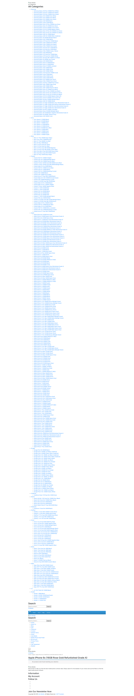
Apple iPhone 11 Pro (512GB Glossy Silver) (45, 333)
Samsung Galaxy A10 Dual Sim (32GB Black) (45, 47)
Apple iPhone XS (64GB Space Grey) (43, 273)
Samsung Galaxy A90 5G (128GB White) (44, 101)
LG (32, 588)
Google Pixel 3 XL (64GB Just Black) (43, 476)
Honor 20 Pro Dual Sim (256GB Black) (44, 541)
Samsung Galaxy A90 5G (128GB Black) (44, 34)
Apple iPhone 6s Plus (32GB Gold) (43, 400)
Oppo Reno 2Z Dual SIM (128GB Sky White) (45, 582)
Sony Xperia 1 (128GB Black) (41, 132)
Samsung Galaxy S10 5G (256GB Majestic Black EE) (47, 96)
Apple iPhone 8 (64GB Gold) (41, 248)
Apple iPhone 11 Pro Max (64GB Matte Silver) (46, 323)
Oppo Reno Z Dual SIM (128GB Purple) (44, 570)
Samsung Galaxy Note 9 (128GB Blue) (44, 64)
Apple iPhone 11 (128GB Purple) (42, 284)
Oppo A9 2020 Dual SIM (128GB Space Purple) (46, 578)
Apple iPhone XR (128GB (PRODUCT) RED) (45, 336)
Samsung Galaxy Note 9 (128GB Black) (44, 62)
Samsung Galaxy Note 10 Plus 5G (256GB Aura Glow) (48, 31)
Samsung (33, 9)
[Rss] (31, 688)
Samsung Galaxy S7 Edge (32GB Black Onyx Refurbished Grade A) (51, 102)
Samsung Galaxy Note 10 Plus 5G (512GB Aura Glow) (48, 92)
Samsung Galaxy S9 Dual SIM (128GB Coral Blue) (47, 57)
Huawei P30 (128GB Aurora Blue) (42, 174)
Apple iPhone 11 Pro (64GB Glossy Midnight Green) (47, 301)
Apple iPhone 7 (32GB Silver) (41, 254)
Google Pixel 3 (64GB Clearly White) (43, 475)
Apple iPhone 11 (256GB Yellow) (42, 408)
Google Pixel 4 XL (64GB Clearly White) (44, 458)
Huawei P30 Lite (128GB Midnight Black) (44, 159)
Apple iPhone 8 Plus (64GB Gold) (42, 438)
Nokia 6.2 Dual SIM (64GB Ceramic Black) (45, 562)
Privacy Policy (35, 641)
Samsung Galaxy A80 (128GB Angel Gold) (45, 84)
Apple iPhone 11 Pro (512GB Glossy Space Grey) (46, 314)
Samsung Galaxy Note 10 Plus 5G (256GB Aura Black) (48, 32)
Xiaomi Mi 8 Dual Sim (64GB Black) (43, 501)
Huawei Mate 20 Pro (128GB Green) (43, 203)
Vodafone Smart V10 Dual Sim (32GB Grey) (45, 495)
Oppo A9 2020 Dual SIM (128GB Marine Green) (46, 577)
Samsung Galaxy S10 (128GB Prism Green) (45, 19)
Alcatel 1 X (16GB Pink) (40, 600)
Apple (32, 213)
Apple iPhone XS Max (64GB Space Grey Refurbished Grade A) (50, 243)
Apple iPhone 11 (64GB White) (42, 289)
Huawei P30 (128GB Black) (41, 173)
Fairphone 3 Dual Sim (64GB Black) (43, 508)
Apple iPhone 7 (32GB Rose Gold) (43, 251)
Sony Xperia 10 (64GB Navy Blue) (43, 127)
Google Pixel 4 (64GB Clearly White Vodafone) (46, 453)
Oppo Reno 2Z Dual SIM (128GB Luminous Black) (47, 580)
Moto (32, 136)
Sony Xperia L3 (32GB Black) (41, 124)
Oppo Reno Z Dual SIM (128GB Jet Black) (45, 568)
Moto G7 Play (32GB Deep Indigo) (43, 154)
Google (33, 448)
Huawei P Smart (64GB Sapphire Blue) (44, 186)
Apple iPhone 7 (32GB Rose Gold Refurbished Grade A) (48, 219)
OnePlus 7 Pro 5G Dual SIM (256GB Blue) (45, 518)
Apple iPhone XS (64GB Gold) (42, 271)
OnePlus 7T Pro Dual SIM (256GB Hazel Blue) (46, 515)
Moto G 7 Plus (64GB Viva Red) (42, 141)
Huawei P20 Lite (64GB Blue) (41, 193)
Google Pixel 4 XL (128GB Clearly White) (44, 491)
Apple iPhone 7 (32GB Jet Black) (42, 365)
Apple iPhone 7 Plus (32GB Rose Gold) (44, 410)
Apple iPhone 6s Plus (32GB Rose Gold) (44, 396)
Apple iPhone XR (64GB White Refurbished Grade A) (47, 233)
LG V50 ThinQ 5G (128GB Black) (42, 590)
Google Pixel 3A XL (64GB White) (43, 483)
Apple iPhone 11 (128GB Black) (42, 294)
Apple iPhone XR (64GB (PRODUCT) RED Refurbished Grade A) (50, 229)
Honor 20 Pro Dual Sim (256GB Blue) (43, 543)
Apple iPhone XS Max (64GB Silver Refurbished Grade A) (49, 244)
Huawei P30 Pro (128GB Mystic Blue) (43, 204)
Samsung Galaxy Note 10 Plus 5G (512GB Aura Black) (48, 94)
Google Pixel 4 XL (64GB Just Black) (43, 460)
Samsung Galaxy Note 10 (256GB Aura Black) (46, 89)
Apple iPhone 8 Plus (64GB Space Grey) (44, 253)
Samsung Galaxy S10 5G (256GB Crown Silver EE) (47, 97)
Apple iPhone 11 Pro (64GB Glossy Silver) (45, 308)
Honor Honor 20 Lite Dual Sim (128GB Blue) (45, 533)
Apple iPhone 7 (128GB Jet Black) (43, 366)
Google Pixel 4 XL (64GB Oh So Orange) (44, 461)
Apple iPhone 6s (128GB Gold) (42, 416)
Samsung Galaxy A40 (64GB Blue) (43, 52)
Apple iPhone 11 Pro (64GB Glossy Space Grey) (46, 311)
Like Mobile (34, 636)
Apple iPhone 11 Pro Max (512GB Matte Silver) (46, 348)
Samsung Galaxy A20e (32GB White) (43, 77)
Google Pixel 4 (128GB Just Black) (43, 486)
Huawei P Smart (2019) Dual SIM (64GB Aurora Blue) (48, 163)
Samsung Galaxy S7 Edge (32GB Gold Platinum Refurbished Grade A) (52, 104)
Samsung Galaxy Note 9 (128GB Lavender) (45, 66)
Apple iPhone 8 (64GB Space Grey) (43, 256)
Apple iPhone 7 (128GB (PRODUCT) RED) (45, 371)
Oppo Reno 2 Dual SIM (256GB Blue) (43, 583)
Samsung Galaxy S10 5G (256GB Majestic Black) (47, 29)
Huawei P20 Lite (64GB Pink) (41, 194)
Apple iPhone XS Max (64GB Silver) (43, 373)
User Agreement (35, 644)
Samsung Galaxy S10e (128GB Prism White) (45, 42)
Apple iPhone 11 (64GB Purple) (42, 283)
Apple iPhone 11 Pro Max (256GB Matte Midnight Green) (49, 318)
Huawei (33, 156)
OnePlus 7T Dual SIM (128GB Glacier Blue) (45, 513)
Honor (32, 520)
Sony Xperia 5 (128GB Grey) (41, 131)
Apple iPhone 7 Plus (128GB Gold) (43, 428)
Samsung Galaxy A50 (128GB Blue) (43, 67)
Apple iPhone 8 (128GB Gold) (41, 443)
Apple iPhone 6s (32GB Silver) (42, 393)
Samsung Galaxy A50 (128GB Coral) (43, 69)
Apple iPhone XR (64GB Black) (42, 263)
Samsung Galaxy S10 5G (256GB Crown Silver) (46, 27)
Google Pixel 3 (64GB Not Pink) (42, 471)
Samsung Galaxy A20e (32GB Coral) (43, 76)
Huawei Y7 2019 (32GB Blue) (41, 188)
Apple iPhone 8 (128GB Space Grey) (43, 441)
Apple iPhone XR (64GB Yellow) (42, 388)
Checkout (33, 629)
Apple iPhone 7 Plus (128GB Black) (43, 425)
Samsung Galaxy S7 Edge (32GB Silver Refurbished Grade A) (50, 107)
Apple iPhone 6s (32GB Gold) (41, 395)
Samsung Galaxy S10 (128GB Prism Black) (45, 17)
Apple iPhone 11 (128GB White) (42, 291)
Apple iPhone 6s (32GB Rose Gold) (43, 214)
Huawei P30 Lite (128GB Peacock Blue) (44, 161)
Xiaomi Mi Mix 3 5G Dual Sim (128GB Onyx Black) (47, 498)
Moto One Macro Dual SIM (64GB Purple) (45, 153)
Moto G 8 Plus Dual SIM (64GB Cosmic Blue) (45, 149)
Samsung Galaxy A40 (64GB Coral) (43, 116)
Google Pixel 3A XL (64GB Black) (42, 481)
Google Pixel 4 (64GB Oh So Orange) (43, 470)
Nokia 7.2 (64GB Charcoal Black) (42, 560)
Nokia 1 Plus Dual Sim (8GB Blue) (42, 552)
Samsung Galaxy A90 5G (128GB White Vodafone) (47, 36)
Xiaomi (33, 496)
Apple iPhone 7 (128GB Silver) (42, 391)
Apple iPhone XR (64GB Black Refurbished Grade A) (47, 221)
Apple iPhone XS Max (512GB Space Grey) (45, 355)
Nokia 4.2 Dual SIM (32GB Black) (42, 555)
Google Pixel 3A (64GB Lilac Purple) (43, 485)
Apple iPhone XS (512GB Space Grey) (44, 363)
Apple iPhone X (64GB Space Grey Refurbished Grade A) (49, 216)
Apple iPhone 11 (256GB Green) (42, 401)
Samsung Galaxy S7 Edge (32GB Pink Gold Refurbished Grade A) (51, 106)
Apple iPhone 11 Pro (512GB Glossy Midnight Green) (47, 334)
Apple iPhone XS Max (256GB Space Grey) (45, 378)
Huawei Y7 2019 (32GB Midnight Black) (44, 196)
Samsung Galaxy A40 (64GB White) (43, 61)
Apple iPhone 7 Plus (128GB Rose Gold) (44, 426)
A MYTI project (60, 694)
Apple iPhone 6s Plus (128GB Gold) (43, 421)
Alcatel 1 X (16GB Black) (40, 598)
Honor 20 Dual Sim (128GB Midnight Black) (45, 525)
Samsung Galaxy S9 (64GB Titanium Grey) (45, 114)
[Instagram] (31, 685)
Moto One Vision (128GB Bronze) (42, 139)
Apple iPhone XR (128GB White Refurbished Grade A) (48, 226)
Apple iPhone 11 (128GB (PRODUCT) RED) (45, 281)
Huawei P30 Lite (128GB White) (42, 198)
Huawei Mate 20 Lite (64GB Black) (43, 166)
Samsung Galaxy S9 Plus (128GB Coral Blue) (45, 109)
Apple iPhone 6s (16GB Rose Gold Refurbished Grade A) (48, 433)
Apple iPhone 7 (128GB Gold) (41, 370)
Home (32, 622)
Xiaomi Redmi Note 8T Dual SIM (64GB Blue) (45, 505)
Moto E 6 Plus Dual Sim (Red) (41, 146)
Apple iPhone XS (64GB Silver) (42, 380)
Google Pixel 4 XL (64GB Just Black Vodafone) (46, 455)
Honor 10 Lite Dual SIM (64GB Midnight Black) (46, 528)
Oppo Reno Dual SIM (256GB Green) (43, 565)
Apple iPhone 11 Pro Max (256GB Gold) (44, 321)
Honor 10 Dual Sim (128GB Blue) (42, 538)
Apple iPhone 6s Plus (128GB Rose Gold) (44, 420)
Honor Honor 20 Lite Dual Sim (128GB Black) (46, 531)
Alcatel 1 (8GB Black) (39, 593)
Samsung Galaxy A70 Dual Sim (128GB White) (46, 56)
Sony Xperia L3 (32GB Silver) (41, 126)
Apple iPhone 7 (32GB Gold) (41, 383)
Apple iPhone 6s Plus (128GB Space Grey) (45, 418)
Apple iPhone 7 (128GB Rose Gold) (43, 368)
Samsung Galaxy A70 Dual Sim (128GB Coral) (46, 72)
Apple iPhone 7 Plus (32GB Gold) (42, 411)
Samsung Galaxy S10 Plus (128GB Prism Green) (46, 14)
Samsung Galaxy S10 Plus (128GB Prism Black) (46, 12)
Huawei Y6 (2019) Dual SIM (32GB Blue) (44, 181)
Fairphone (33, 506)
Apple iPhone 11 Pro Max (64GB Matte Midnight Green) (48, 316)
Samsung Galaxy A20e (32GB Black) (43, 22)
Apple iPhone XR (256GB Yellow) (42, 386)
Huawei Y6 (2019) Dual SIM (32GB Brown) (45, 201)
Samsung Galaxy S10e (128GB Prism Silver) (45, 81)
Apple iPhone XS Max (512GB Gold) (43, 351)
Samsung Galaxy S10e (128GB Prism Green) (45, 46)
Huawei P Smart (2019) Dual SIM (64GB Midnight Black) (48, 164)
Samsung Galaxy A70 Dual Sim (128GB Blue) (45, 54)
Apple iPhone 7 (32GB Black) (41, 249)
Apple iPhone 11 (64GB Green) (42, 286)
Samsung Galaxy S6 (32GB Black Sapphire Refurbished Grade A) (51, 112)
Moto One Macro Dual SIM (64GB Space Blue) (46, 151)
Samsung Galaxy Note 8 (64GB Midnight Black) (46, 111)
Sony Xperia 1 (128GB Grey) (41, 122)
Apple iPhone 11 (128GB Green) (42, 288)
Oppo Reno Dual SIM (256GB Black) (43, 575)
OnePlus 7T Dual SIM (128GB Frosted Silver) (45, 511)
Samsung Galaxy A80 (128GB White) (43, 86)
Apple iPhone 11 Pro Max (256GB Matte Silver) (46, 324)
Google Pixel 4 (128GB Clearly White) (44, 488)
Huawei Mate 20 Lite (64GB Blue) (43, 206)
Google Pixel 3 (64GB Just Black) (43, 473)
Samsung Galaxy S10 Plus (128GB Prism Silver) (46, 82)
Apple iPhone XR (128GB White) (42, 343)
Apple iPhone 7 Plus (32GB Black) (43, 413)
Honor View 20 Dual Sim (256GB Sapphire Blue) (46, 540)
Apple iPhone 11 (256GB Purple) (42, 403)
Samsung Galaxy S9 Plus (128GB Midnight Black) (47, 99)
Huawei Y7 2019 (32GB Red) (41, 189)
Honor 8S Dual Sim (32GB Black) (42, 535)
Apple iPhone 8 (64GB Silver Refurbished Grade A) (47, 269)
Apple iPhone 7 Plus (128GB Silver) (43, 423)
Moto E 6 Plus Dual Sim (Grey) (42, 144)
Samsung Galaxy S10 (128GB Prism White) (45, 16)
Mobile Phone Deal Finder (38, 637)
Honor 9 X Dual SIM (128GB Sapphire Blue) (45, 545)
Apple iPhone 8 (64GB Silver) (41, 381)
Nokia (32, 546)
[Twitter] (31, 683)
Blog (32, 626)
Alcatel (33, 592)
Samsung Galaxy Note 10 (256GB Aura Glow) (46, 26)
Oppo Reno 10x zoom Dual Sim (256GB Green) (46, 572)
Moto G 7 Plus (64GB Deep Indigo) (43, 137)
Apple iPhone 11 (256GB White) (42, 406)
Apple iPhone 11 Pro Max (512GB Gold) (44, 346)
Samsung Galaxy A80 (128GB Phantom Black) (46, 87)
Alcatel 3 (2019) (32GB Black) (42, 597)
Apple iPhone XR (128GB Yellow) (42, 344)
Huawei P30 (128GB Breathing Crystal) (44, 179)
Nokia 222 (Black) (38, 558)
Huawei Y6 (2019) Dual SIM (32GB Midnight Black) (47, 199)
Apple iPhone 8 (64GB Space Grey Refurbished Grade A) (49, 266)
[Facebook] (31, 681)
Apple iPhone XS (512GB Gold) (42, 360)
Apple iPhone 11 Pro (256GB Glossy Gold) (45, 306)
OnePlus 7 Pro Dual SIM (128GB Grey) (44, 516)
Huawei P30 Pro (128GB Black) (42, 169)
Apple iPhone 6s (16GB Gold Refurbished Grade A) (47, 436)
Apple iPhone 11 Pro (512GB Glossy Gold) (45, 331)
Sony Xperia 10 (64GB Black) (41, 121)
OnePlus (33, 510)
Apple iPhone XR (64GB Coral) (42, 264)
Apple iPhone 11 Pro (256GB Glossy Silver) (45, 309)
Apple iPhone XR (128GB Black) (42, 338)
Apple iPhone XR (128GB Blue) (42, 339)
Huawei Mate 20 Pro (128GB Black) (43, 183)
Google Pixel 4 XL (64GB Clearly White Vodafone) (47, 456)
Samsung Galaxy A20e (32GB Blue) (43, 74)
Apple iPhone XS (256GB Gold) (42, 356)
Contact (33, 631)
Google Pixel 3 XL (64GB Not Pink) (43, 463)
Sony (32, 117)
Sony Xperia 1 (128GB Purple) (41, 134)
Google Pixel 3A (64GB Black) (42, 450)
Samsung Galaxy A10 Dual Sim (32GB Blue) (45, 49)
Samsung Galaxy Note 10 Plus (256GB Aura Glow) (47, 24)
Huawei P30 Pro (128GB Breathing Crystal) (45, 171)
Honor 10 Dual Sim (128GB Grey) (42, 536)
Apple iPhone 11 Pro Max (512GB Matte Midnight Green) (48, 350)
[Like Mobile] (30, 612)
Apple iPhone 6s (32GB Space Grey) (43, 218)
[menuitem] (34, 612)
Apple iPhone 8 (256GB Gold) (42, 385)
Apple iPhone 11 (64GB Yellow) (42, 298)
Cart (32, 627)
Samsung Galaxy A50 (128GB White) (43, 71)
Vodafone (33, 493)
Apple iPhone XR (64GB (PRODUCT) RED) (45, 259)
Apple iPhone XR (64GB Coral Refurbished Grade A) (47, 224)
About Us (33, 624)
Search (49, 606)
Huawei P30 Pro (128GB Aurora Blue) (43, 168)
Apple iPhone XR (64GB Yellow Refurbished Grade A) (48, 223)
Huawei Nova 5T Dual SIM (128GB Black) (44, 176)
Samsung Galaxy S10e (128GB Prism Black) (45, 44)
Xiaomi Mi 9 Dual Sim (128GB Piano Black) (45, 500)
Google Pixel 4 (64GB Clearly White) (43, 466)
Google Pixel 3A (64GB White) (42, 480)
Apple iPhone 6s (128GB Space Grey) (44, 415)
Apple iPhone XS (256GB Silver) (42, 358)
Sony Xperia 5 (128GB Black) (41, 119)
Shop (32, 642)
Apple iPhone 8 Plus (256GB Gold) (43, 431)
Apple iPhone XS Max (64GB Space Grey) (45, 278)
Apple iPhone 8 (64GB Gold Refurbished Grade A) (47, 268)
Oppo (32, 563)
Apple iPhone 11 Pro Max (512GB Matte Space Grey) (47, 329)
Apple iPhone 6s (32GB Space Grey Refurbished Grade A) (49, 236)
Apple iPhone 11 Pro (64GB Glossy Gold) (44, 304)
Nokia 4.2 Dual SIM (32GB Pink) (42, 557)
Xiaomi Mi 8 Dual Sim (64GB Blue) (43, 503)
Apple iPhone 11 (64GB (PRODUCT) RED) (44, 279)
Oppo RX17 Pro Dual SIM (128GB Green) (44, 567)
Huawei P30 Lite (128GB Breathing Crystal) (45, 209)
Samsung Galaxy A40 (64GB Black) (43, 21)
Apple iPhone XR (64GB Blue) (41, 261)
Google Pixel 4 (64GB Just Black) (43, 468)
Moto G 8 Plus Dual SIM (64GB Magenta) (44, 148)
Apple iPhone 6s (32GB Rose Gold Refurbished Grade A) (49, 234)
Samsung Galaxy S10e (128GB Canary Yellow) (46, 51)
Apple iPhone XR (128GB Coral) (42, 341)
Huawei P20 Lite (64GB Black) (42, 191)
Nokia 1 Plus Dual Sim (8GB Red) (42, 550)
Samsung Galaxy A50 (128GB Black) (43, 39)
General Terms (35, 632)
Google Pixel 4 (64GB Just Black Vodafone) (45, 451)
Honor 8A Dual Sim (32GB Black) (42, 526)
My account (34, 639)
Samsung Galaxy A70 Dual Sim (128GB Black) (46, 41)
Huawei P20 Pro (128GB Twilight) (42, 158)
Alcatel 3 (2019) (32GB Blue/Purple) (43, 595)
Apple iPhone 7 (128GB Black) (42, 390)
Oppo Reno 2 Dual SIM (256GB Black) (44, 585)
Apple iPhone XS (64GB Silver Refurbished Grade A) (47, 241)
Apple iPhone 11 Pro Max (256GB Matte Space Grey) (48, 328)
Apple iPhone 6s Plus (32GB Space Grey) (45, 398)
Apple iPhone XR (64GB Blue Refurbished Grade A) (47, 228)
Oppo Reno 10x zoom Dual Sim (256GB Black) (46, 573)
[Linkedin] (31, 686)
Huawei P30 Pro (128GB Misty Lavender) (44, 208)
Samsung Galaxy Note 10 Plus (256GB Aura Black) (47, 91)
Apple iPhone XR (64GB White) (42, 258)
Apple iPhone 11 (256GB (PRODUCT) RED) (45, 405)
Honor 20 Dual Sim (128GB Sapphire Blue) (45, 523)
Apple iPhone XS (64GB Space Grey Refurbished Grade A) (49, 238)
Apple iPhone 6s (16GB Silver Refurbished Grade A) (47, 435)
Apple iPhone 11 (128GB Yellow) (42, 299)
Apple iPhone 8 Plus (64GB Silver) (43, 440)
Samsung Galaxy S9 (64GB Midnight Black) (45, 37)
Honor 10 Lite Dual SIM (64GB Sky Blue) (44, 521)
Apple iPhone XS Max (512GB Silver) (43, 353)
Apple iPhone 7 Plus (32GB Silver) (43, 446)
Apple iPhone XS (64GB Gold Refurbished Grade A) (47, 239)
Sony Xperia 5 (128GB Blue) (41, 129)
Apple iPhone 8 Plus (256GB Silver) (43, 430)
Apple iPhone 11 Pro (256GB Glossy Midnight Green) (47, 303)
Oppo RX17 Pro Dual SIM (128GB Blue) (44, 587)
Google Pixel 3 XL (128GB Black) (42, 478)
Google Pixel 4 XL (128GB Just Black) (44, 490)
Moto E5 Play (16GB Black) (41, 142)
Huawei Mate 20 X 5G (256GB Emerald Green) (46, 178)
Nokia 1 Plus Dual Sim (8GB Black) (43, 548)
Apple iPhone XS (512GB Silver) (42, 361)
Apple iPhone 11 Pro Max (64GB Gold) (44, 319)
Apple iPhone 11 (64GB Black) (41, 293)
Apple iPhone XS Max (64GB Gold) (43, 276)
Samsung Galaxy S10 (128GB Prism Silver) (45, 79)
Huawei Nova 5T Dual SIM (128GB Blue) (44, 211)
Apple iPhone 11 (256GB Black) (42, 296)
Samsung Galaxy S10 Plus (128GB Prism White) (46, 11)
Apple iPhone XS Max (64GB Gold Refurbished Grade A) (48, 246)
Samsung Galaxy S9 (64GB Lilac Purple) (44, 59)
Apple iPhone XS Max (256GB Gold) (43, 375)
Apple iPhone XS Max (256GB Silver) (43, 376)
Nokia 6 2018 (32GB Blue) (41, 553)
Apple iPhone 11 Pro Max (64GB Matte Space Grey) (47, 326)
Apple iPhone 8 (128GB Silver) (42, 445)
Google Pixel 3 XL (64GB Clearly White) (44, 465)
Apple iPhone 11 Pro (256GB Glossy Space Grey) (47, 313)
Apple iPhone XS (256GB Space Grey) (44, 274)
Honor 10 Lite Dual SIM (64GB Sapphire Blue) (46, 530)
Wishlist (33, 646)
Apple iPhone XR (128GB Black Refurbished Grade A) (48, 231)
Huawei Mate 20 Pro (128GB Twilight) (44, 184)
